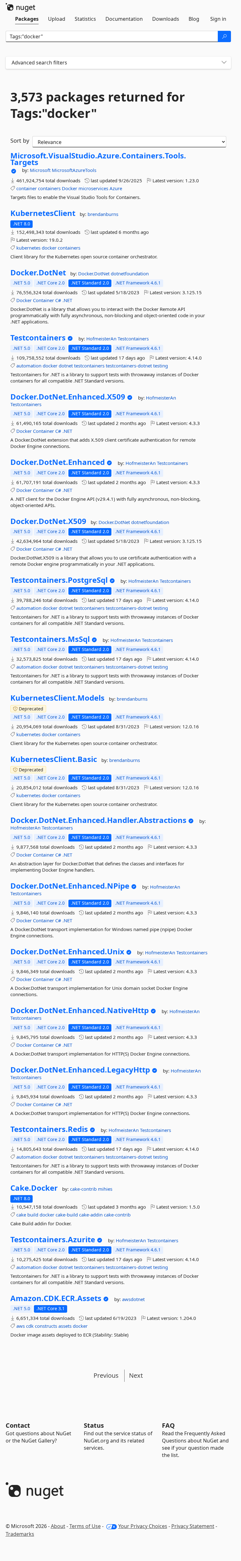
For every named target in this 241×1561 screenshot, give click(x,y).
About (58, 1526)
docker (49, 248)
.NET (67, 300)
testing (160, 365)
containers (49, 188)
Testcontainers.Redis (49, 1129)
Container (43, 300)
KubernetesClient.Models (57, 697)
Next (136, 1375)
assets (65, 1326)
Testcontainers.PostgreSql (59, 579)
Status (94, 1425)
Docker (69, 188)
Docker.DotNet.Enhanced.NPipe (69, 885)
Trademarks (20, 1534)
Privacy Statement (192, 1526)
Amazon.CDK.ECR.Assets (55, 1298)
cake (21, 1214)
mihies (105, 1189)
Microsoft (41, 170)
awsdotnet (133, 1299)
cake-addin (91, 1214)
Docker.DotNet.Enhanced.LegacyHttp (80, 1069)
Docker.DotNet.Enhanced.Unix (67, 951)
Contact (18, 1425)
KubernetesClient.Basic (53, 759)
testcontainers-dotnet (129, 365)
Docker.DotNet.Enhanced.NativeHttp (79, 1010)
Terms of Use (85, 1526)
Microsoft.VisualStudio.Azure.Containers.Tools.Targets (98, 159)
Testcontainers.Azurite (52, 1239)
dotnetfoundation (130, 273)
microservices (93, 188)
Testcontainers (38, 337)
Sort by (19, 140)
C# (58, 300)
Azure (116, 188)
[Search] (224, 36)
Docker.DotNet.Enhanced (57, 462)
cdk (30, 1326)
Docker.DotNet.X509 (48, 521)
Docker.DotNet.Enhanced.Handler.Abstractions (98, 820)
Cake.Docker (34, 1187)
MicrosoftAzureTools (74, 170)
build (32, 1214)
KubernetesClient (42, 213)
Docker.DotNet (38, 272)
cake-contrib (84, 1189)
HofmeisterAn (102, 338)
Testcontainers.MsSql (50, 639)
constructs (46, 1326)
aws (20, 1326)
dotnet (66, 365)
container (26, 188)
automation (28, 365)
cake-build (67, 1214)
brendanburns (103, 214)
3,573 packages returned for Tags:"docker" (97, 105)
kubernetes (28, 248)
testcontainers (89, 365)
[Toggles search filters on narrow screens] (224, 63)
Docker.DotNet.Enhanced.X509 (67, 396)
